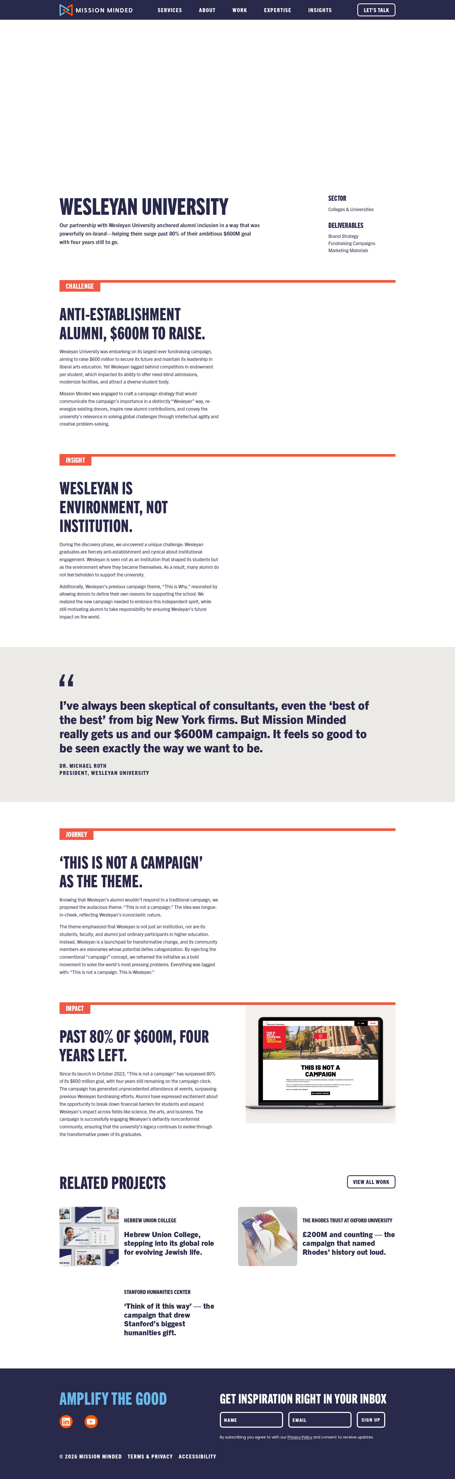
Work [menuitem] (240, 10)
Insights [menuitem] (320, 10)
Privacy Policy (300, 1437)
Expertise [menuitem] (277, 10)
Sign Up (371, 1420)
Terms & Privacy (150, 1456)
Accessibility (197, 1456)
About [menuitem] (207, 10)
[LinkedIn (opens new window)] (66, 1421)
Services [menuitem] (170, 10)
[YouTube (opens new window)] (91, 1421)
